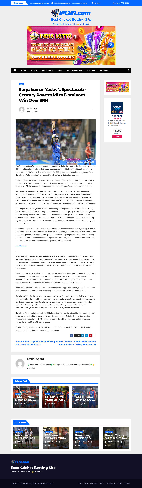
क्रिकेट (60, 70)
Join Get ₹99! (21, 246)
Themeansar (49, 483)
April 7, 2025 (22, 442)
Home (23, 70)
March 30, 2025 (83, 442)
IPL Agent (33, 109)
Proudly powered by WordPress (21, 483)
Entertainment (74, 70)
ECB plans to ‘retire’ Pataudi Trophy (54, 438)
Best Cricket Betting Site (71, 19)
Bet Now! (104, 70)
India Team (47, 70)
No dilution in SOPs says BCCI (25, 437)
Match (34, 70)
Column (91, 70)
